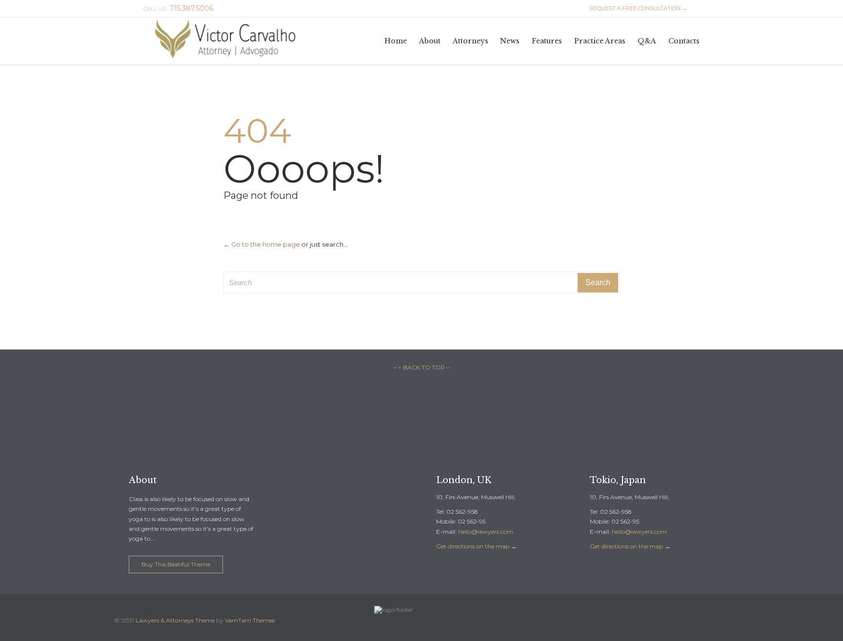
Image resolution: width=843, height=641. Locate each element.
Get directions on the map (472, 546)
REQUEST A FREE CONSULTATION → (634, 8)
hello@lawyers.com (485, 531)
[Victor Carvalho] (228, 41)
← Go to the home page (261, 244)
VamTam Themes (250, 620)
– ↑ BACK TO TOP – (421, 367)
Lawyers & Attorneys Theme (175, 620)
